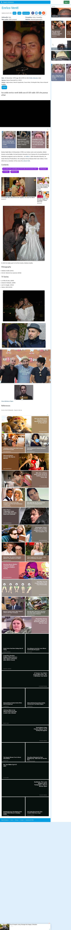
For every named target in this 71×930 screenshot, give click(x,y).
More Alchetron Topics (7, 401)
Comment (26, 13)
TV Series (6, 171)
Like (19, 13)
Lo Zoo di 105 (26, 161)
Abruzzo (35, 78)
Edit (14, 13)
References (14, 171)
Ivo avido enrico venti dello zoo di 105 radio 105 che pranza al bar (20, 168)
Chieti (30, 78)
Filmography (43, 168)
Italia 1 (28, 156)
